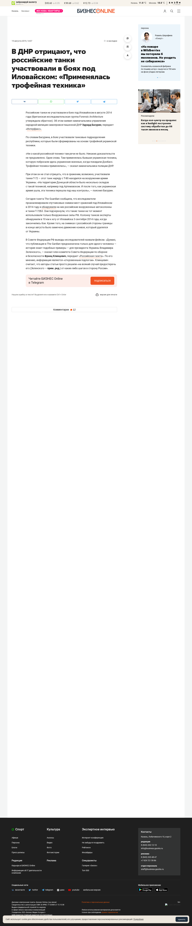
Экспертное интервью (98, 829)
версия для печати (108, 294)
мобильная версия (91, 890)
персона (145, 28)
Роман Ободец (162, 35)
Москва (152, 3)
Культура (53, 829)
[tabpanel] (159, 50)
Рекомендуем (147, 116)
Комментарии (64, 309)
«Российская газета (90, 256)
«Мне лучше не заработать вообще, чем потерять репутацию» (158, 52)
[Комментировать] (127, 38)
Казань (134, 3)
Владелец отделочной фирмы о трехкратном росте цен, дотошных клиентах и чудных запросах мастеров (159, 65)
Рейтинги (86, 847)
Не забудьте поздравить (93, 842)
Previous (142, 77)
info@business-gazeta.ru (152, 848)
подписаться (102, 280)
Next (177, 77)
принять (181, 919)
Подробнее (138, 919)
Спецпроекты (89, 860)
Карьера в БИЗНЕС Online (23, 865)
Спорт (19, 829)
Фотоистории (53, 852)
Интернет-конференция (92, 838)
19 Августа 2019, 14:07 (22, 41)
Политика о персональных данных (95, 902)
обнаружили (49, 206)
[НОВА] (49, 12)
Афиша (15, 838)
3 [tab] (160, 77)
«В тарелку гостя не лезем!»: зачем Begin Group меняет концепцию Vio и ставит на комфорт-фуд (158, 125)
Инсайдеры (87, 852)
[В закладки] (127, 47)
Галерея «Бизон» (89, 865)
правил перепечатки (109, 912)
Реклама (51, 860)
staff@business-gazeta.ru (152, 869)
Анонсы (50, 838)
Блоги (14, 847)
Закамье (25, 11)
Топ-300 (85, 870)
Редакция (17, 860)
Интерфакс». (34, 128)
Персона (16, 842)
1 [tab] (157, 77)
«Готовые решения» (164, 38)
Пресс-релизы (18, 852)
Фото (49, 847)
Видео (49, 842)
